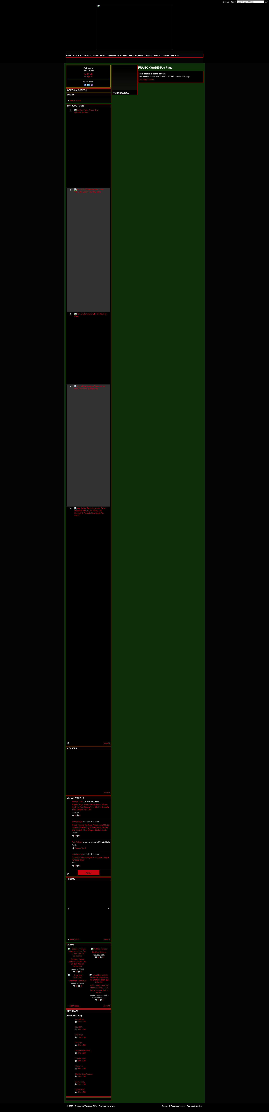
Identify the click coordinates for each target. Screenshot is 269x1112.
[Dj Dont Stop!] (70, 1094)
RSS (68, 743)
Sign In (233, 2)
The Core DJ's (90, 1106)
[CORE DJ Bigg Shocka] (70, 762)
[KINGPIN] (77, 778)
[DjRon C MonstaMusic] (90, 778)
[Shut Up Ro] (104, 778)
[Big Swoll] (97, 755)
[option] (88, 909)
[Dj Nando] (97, 770)
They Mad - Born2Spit (77, 980)
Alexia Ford (79, 1019)
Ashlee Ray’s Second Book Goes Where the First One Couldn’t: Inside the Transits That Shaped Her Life (90, 807)
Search (266, 2)
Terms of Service (194, 1106)
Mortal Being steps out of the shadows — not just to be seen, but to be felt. (99, 989)
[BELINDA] (70, 1031)
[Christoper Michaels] (70, 1055)
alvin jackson (77, 801)
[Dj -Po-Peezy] (70, 1086)
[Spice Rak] (70, 770)
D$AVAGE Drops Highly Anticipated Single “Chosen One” (90, 858)
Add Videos (74, 1006)
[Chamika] (70, 1047)
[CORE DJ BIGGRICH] (90, 762)
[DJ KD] (83, 762)
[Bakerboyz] (70, 1039)
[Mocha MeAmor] (104, 770)
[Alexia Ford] (70, 1024)
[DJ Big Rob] (70, 785)
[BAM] (90, 785)
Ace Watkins (77, 842)
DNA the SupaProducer (84, 1074)
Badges (165, 1106)
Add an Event (75, 101)
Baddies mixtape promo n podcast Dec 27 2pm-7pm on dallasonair (77, 962)
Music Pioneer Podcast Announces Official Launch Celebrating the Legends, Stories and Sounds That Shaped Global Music (90, 827)
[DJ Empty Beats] (97, 762)
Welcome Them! (80, 848)
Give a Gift (81, 1022)
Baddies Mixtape (99, 952)
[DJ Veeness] (104, 755)
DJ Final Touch (80, 1058)
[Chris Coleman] (90, 755)
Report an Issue (178, 1106)
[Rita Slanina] (70, 778)
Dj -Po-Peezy (80, 1082)
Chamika (78, 1043)
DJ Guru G (79, 1066)
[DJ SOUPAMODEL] (83, 785)
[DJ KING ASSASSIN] (104, 762)
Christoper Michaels (82, 1050)
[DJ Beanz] (77, 762)
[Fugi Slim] (83, 755)
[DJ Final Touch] (70, 1063)
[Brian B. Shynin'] (83, 770)
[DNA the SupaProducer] (70, 1078)
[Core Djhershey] (104, 785)
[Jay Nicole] (83, 778)
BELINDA (78, 1027)
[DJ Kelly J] (70, 755)
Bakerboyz (79, 1035)
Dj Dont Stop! (80, 1090)
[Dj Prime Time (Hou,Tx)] (77, 785)
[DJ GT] (90, 770)
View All (107, 743)
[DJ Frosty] (77, 755)
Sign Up (226, 2)
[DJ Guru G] (70, 1070)
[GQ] (77, 770)
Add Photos (74, 939)
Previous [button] (68, 908)
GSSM (81, 969)
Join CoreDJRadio (146, 80)
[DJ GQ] (97, 785)
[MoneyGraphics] (97, 778)
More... (88, 872)
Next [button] (108, 908)
